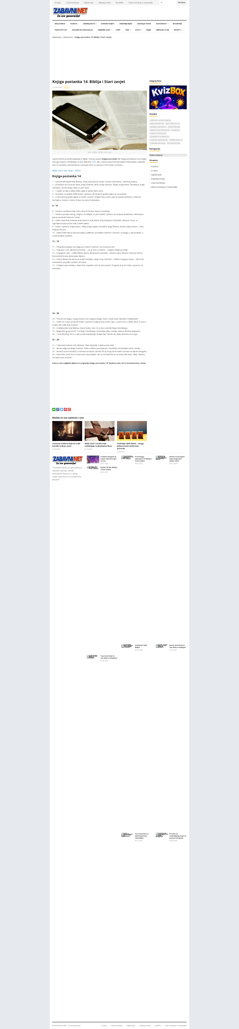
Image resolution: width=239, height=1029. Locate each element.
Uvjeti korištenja (72, 2)
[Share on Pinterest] (65, 409)
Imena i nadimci (157, 123)
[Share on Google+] (69, 409)
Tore (94, 162)
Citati (137, 30)
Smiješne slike (104, 30)
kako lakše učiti (172, 123)
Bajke (148, 30)
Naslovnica (60, 24)
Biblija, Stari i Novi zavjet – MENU (66, 170)
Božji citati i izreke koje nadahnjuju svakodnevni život (98, 444)
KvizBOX (119, 2)
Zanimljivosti (89, 24)
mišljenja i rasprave (158, 127)
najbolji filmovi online (160, 130)
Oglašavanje (88, 2)
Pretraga (181, 2)
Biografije (177, 24)
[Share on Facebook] (57, 409)
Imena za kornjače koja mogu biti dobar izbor (177, 459)
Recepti (177, 30)
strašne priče (175, 140)
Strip (118, 30)
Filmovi (73, 24)
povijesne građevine (158, 140)
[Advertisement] (119, 59)
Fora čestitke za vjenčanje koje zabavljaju (141, 836)
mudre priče (174, 127)
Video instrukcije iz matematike (140, 2)
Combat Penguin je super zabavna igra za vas (108, 459)
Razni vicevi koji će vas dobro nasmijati (177, 646)
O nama (58, 2)
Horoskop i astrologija (160, 120)
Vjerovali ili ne (162, 30)
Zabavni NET (62, 1026)
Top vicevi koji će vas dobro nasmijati (108, 657)
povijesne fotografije (159, 137)
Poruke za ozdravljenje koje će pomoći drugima (177, 836)
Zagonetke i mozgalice (82, 30)
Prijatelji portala (105, 2)
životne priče (173, 143)
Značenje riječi (125, 24)
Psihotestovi (61, 30)
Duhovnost (161, 24)
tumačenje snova (157, 143)
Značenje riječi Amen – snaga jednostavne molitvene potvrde (130, 446)
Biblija (66, 87)
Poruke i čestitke (158, 133)
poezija (175, 130)
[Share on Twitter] (61, 409)
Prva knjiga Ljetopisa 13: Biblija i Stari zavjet (143, 459)
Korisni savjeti (107, 24)
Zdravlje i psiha (144, 24)
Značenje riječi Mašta (141, 646)
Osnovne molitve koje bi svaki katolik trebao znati (66, 444)
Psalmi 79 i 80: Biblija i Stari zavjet (108, 468)
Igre (127, 30)
